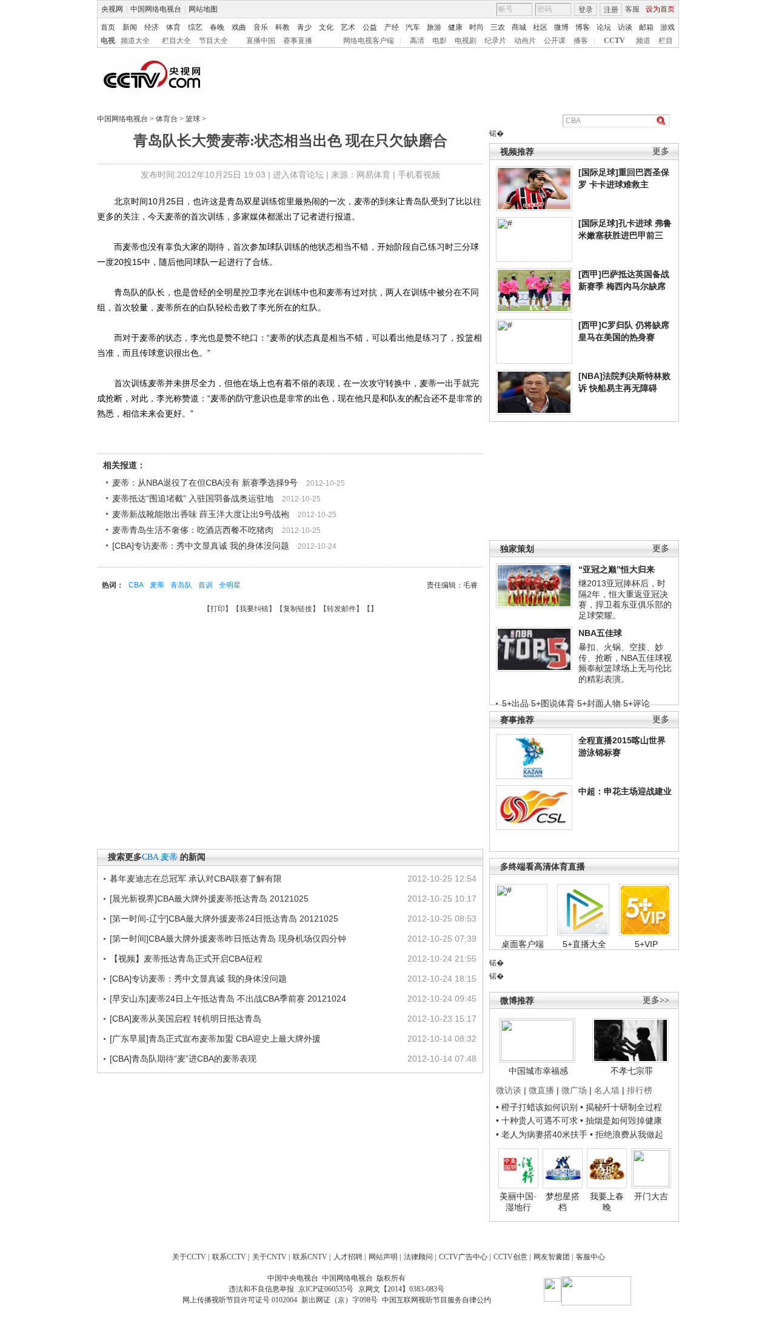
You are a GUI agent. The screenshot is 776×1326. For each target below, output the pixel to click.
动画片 (525, 40)
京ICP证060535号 (325, 1289)
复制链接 (297, 608)
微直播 (541, 1090)
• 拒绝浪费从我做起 (626, 1134)
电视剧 (466, 40)
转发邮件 (341, 608)
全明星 (230, 585)
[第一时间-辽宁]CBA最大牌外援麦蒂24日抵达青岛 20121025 (224, 918)
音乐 (260, 27)
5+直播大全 (584, 944)
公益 (370, 27)
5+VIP (646, 944)
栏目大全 (176, 40)
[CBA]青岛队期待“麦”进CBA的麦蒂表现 (183, 1058)
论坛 (604, 27)
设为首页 (660, 9)
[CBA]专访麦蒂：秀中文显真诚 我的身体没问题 (200, 546)
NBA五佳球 (600, 633)
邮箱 (646, 27)
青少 (304, 27)
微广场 (574, 1090)
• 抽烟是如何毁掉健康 (621, 1120)
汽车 (413, 27)
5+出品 (515, 703)
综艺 (195, 27)
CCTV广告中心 (463, 1257)
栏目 (665, 40)
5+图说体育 (553, 703)
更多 (660, 151)
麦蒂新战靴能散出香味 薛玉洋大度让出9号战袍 (200, 514)
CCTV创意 (510, 1257)
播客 (581, 40)
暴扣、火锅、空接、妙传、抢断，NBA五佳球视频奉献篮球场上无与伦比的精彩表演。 (625, 663)
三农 (497, 27)
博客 (582, 27)
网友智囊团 (552, 1257)
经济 (151, 27)
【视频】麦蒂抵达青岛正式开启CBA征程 (186, 958)
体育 (173, 27)
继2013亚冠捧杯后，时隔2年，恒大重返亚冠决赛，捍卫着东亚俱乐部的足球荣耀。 (625, 599)
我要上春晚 (607, 1201)
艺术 (348, 27)
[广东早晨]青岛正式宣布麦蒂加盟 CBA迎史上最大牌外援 (215, 1038)
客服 (632, 9)
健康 (455, 27)
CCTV (614, 40)
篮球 (193, 119)
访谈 (625, 27)
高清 (417, 40)
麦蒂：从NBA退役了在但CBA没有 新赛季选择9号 (205, 482)
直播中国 (260, 40)
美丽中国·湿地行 (518, 1201)
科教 (282, 27)
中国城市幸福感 (538, 1071)
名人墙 (607, 1090)
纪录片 (495, 40)
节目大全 (213, 40)
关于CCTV (189, 1257)
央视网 (112, 9)
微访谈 (508, 1090)
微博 (561, 27)
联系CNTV (310, 1257)
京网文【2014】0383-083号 (401, 1289)
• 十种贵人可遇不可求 (538, 1120)
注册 (611, 9)
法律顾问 (418, 1257)
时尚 (476, 27)
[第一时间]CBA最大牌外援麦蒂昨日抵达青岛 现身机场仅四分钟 (228, 938)
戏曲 (239, 27)
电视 (108, 40)
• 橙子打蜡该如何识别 (537, 1107)
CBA (136, 585)
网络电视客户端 (368, 40)
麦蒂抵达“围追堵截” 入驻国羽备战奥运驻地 (192, 498)
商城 (519, 27)
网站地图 (203, 9)
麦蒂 (157, 585)
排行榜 (639, 1090)
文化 (326, 27)
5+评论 (636, 703)
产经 (391, 27)
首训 (205, 585)
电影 (439, 40)
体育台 (167, 119)
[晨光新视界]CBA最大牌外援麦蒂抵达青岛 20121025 (209, 898)
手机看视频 (419, 174)
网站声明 (383, 1257)
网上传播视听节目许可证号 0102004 (239, 1300)
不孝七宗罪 (631, 1071)
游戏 (667, 27)
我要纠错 (254, 608)
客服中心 (590, 1257)
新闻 (129, 27)
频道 (643, 40)
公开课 (555, 40)
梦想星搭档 (563, 1201)
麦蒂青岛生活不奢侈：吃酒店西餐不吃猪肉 (192, 530)
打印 (217, 608)
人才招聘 (348, 1257)
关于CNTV (269, 1257)
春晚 (217, 27)
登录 (585, 9)
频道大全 (135, 40)
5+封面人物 (599, 703)
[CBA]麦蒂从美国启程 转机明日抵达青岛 (185, 1018)
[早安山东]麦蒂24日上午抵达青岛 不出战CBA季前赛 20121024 (228, 998)
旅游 (434, 27)
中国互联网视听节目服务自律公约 (436, 1300)
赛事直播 (297, 40)
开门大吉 (651, 1196)
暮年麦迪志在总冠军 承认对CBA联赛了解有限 (196, 878)
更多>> (656, 1000)
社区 (540, 27)
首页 (108, 27)
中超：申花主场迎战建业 (625, 791)
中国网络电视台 (155, 9)
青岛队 (181, 585)
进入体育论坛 (298, 174)
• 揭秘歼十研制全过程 (621, 1107)
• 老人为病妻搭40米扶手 (541, 1134)
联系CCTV (229, 1257)
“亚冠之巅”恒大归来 (616, 569)
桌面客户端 (522, 944)
